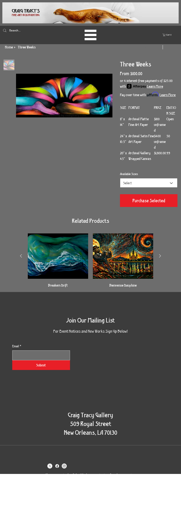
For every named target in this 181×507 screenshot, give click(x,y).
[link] (168, 35)
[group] (90, 260)
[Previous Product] (21, 256)
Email (16, 346)
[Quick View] (58, 256)
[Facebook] (57, 466)
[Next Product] (160, 256)
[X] (49, 466)
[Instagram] (64, 466)
